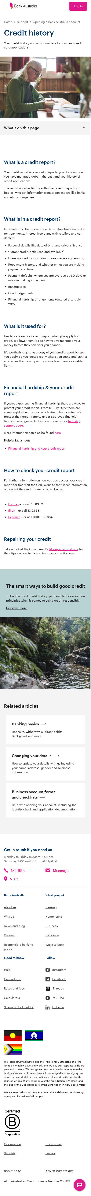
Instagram (59, 969)
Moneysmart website (63, 549)
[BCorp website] (12, 1123)
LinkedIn (58, 1007)
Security (9, 1153)
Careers (9, 935)
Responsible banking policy (18, 947)
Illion (11, 510)
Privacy (50, 1153)
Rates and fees (14, 988)
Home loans (54, 916)
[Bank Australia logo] (23, 6)
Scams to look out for (19, 1007)
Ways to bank (55, 944)
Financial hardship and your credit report (36, 448)
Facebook (59, 979)
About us (10, 907)
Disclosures (54, 1144)
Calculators (12, 998)
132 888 (18, 870)
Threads (58, 988)
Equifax (13, 504)
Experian (14, 517)
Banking (51, 907)
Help (7, 969)
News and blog (14, 926)
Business (52, 926)
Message (61, 870)
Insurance (52, 935)
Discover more (16, 608)
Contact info (12, 979)
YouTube (58, 998)
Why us (9, 916)
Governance (12, 1144)
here (58, 432)
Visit (14, 879)
